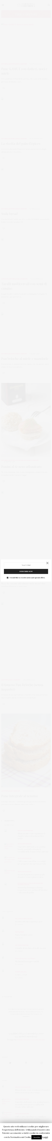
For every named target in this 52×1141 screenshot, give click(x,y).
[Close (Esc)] (47, 563)
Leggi (45, 1137)
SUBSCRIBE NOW (26, 571)
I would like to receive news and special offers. (27, 577)
